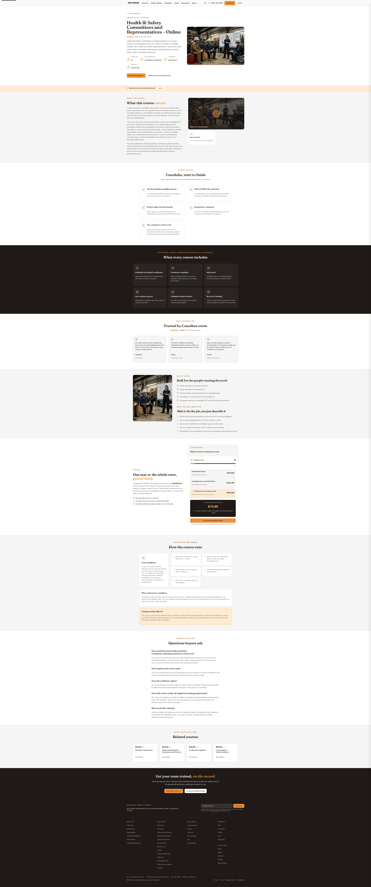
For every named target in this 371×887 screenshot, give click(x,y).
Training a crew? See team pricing (159, 75)
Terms (221, 880)
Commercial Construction (164, 832)
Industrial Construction (163, 839)
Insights (189, 829)
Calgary (220, 852)
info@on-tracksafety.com (189, 877)
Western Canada (222, 863)
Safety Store (221, 839)
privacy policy (214, 811)
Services (145, 3)
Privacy (216, 880)
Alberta (160, 88)
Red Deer (220, 859)
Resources (185, 3)
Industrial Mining (161, 843)
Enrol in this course (135, 75)
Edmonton (220, 856)
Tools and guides (192, 825)
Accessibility (240, 880)
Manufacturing (161, 846)
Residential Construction (164, 836)
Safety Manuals (131, 832)
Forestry (159, 850)
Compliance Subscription (134, 843)
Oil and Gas (160, 829)
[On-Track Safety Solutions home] (134, 3)
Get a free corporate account (213, 520)
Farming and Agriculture (164, 854)
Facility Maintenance (162, 861)
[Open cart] (205, 3)
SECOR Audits (131, 829)
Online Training (156, 3)
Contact (220, 832)
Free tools (190, 832)
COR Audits (130, 825)
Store (177, 3)
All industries (160, 825)
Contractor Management (134, 836)
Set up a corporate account (196, 791)
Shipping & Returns (230, 880)
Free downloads (191, 836)
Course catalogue (134, 13)
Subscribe (238, 806)
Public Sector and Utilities (164, 864)
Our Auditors (221, 829)
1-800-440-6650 (175, 877)
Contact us (229, 3)
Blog (188, 839)
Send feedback (191, 843)
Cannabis (159, 868)
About (194, 3)
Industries (168, 3)
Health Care (160, 857)
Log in (240, 3)
